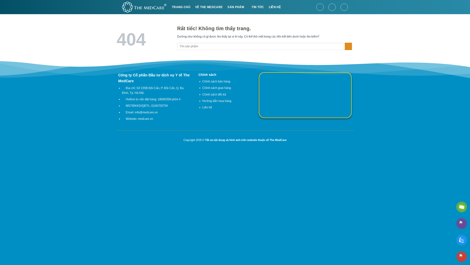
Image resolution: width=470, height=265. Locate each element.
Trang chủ (181, 7)
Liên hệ (275, 7)
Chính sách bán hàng (216, 81)
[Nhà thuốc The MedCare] (144, 7)
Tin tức (258, 7)
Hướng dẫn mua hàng (216, 101)
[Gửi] (348, 46)
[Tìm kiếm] (320, 7)
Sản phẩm (235, 7)
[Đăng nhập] (332, 7)
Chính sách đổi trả (214, 94)
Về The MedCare (209, 7)
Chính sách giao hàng (216, 87)
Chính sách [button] (207, 75)
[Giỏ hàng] (344, 7)
